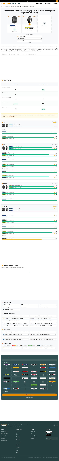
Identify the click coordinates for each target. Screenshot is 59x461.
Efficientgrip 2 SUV (9, 50)
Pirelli (17, 450)
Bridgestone (18, 447)
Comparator (34, 1)
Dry (23, 54)
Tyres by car (3, 436)
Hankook (17, 452)
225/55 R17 (18, 438)
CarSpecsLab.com (34, 438)
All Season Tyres (4, 435)
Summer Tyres (39, 3)
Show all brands (5, 391)
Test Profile (12, 54)
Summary (5, 54)
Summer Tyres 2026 (4, 431)
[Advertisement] (29, 67)
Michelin (17, 445)
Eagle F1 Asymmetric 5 (26, 50)
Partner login (33, 435)
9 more (30, 42)
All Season (55, 3)
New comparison (29, 397)
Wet (18, 54)
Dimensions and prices (32, 54)
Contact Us (41, 1)
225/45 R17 (18, 433)
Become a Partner (34, 436)
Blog (31, 433)
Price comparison (27, 1)
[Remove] (20, 16)
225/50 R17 (18, 436)
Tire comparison (6, 6)
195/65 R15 (18, 434)
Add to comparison (29, 394)
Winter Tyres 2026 (4, 433)
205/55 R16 (18, 431)
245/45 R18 (18, 439)
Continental (18, 444)
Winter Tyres (47, 3)
